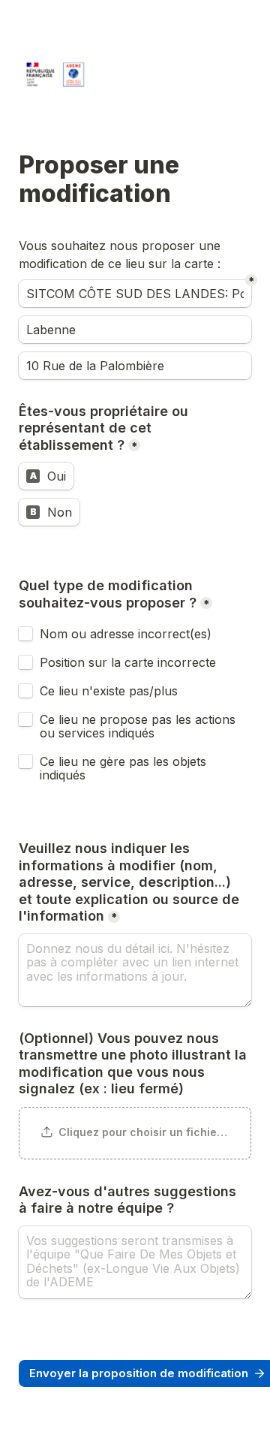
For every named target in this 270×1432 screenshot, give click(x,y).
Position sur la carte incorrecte (130, 662)
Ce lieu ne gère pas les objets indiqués (125, 768)
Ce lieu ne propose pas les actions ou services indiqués (139, 726)
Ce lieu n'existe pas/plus (109, 691)
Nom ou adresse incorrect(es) (126, 634)
